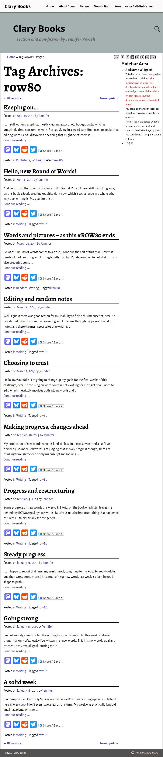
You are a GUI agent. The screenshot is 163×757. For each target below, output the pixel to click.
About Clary (67, 6)
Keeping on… (21, 107)
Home (49, 6)
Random (21, 288)
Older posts (12, 98)
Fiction (84, 6)
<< (116, 57)
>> (152, 57)
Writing (37, 160)
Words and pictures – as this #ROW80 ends (59, 235)
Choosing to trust (26, 363)
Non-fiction (101, 6)
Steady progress (24, 554)
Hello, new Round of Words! (40, 171)
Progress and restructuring (39, 490)
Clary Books (39, 28)
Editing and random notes (38, 299)
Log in (129, 143)
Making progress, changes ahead (46, 426)
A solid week (20, 682)
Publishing (23, 160)
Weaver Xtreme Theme (147, 752)
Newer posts (109, 98)
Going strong (21, 618)
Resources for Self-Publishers (134, 6)
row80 (58, 160)
